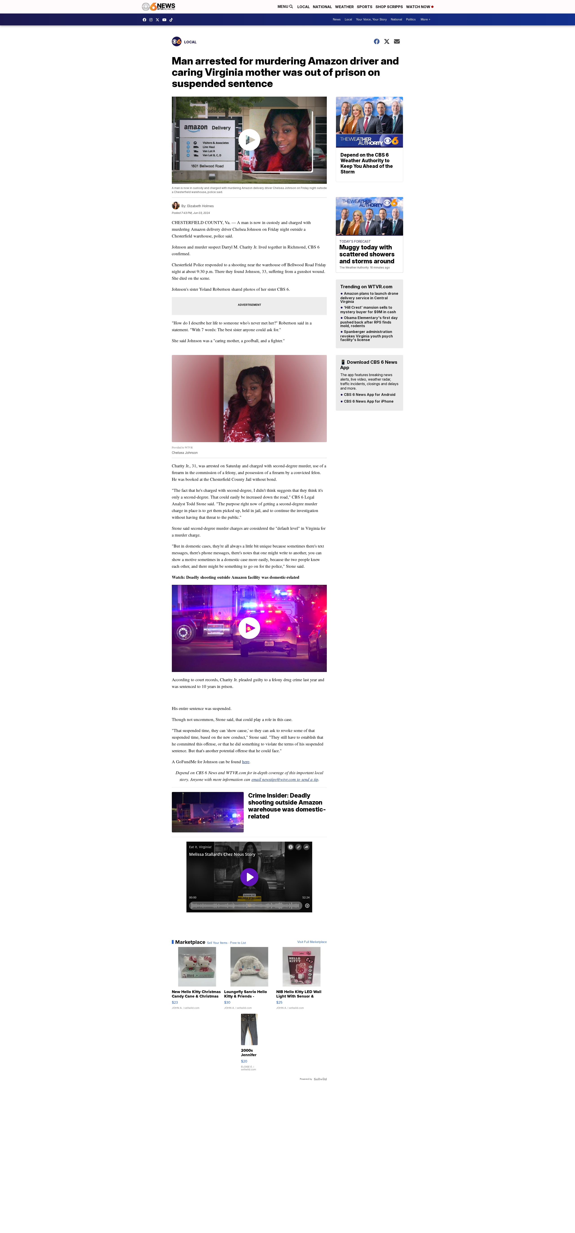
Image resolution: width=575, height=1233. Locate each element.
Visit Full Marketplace (312, 942)
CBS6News (145, 20)
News (337, 19)
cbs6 (152, 20)
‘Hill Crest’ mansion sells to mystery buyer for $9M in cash (368, 310)
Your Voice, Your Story (371, 19)
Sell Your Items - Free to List (226, 943)
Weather (344, 6)
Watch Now (418, 6)
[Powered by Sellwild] (320, 1079)
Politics (411, 19)
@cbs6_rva (172, 20)
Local (303, 6)
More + (425, 19)
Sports (364, 6)
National (322, 6)
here (245, 761)
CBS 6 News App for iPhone (368, 401)
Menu (283, 7)
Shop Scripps (389, 6)
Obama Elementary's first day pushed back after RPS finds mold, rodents (369, 322)
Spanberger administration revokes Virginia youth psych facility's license (366, 336)
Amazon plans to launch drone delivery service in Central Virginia (369, 298)
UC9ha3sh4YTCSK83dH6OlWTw (165, 20)
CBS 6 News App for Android (369, 395)
